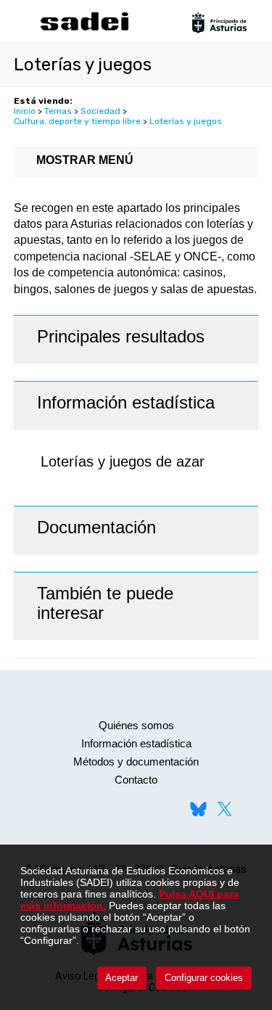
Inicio (25, 111)
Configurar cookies (204, 977)
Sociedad (100, 111)
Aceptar (121, 977)
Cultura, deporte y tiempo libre (77, 121)
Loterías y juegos (185, 121)
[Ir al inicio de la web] (84, 28)
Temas (58, 111)
